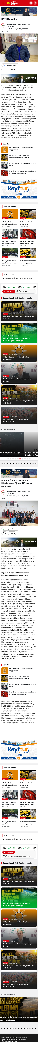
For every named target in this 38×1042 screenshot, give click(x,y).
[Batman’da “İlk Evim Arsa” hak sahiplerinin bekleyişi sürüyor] (19, 157)
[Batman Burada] (12, 3)
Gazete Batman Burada (15, 24)
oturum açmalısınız (25, 278)
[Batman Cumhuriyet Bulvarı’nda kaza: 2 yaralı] (19, 165)
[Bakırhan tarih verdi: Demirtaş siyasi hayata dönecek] (19, 373)
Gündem (5, 376)
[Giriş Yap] (35, 3)
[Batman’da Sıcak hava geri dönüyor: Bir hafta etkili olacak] (19, 395)
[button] (31, 3)
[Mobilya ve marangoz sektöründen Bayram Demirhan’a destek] (10, 257)
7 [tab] (22, 458)
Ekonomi (5, 416)
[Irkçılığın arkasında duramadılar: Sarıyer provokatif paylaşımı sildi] (19, 173)
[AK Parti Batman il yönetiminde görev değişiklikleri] (19, 150)
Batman (5, 314)
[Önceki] (17, 291)
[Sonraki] (20, 291)
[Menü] (3, 3)
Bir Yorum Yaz (9, 274)
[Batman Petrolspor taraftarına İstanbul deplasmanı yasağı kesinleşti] (19, 333)
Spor (4, 336)
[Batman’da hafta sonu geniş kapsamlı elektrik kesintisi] (28, 257)
